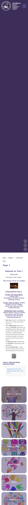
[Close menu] (24, 6)
